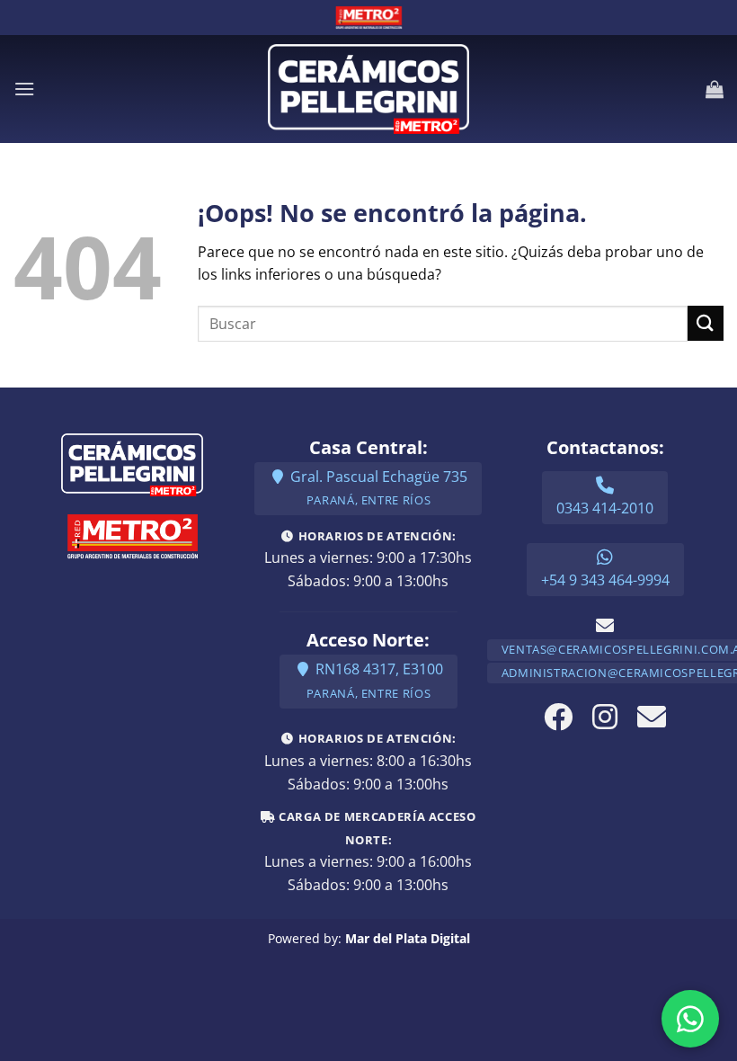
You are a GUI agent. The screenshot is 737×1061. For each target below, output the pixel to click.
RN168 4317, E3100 (374, 680)
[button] (24, 89)
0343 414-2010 (604, 508)
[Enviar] (706, 323)
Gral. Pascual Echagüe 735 (377, 488)
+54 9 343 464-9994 (605, 580)
